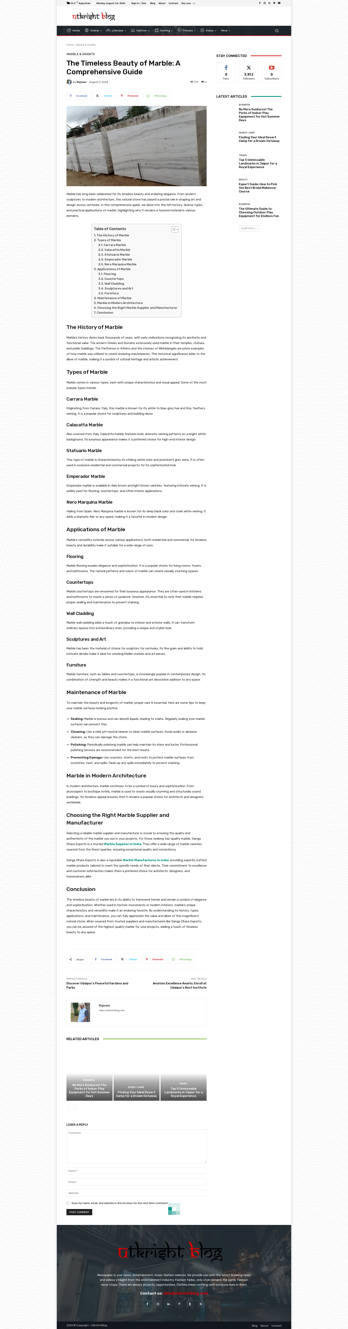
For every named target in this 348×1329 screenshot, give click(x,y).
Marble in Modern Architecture (120, 303)
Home (70, 45)
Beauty (243, 180)
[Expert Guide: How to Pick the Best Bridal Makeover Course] (226, 186)
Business (89, 1080)
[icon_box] (188, 4)
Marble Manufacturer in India (146, 860)
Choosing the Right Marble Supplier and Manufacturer (137, 308)
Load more (247, 228)
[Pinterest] (179, 1304)
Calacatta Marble (117, 250)
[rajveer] (69, 82)
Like (226, 65)
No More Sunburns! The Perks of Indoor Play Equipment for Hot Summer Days (89, 1090)
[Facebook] (259, 3)
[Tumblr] (190, 1304)
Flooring (110, 274)
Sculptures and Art (119, 288)
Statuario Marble (117, 254)
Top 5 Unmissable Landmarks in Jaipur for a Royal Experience (184, 1092)
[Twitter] (269, 3)
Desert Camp (136, 1087)
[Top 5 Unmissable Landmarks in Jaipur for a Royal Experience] (184, 1073)
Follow (249, 65)
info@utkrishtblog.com (186, 1293)
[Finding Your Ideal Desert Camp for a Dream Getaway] (137, 1073)
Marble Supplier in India (122, 844)
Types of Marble (109, 240)
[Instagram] (264, 3)
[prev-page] (68, 1107)
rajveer (82, 82)
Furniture (112, 293)
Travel (183, 1084)
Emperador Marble (118, 259)
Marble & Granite (86, 45)
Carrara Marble (115, 245)
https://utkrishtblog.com (112, 1010)
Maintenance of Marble (114, 298)
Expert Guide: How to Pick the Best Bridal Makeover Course (258, 187)
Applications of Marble (114, 269)
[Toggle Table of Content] (172, 229)
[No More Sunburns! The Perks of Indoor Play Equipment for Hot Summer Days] (89, 1073)
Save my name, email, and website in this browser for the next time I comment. (119, 1203)
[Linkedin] (169, 1304)
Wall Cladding (114, 283)
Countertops (114, 279)
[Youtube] (279, 3)
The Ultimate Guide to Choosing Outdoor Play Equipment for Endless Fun (259, 212)
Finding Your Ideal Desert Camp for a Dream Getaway (136, 1094)
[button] (277, 30)
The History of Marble (113, 235)
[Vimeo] (274, 3)
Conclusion (105, 312)
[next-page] (75, 1107)
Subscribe (272, 65)
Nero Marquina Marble (121, 264)
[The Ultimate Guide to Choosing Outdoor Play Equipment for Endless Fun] (226, 210)
